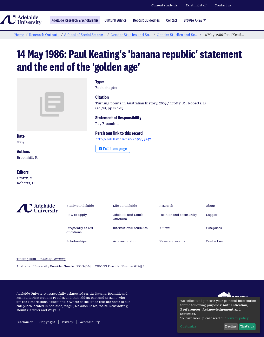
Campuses (214, 228)
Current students (164, 5)
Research (166, 205)
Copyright (47, 322)
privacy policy (237, 318)
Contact (171, 20)
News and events (172, 241)
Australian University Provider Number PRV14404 (53, 266)
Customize (188, 326)
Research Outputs (44, 35)
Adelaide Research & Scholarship (75, 20)
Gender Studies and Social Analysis (131, 35)
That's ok (247, 326)
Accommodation (125, 241)
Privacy (67, 322)
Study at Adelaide (80, 205)
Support (212, 214)
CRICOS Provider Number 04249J (119, 266)
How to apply (76, 214)
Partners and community (178, 214)
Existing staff (196, 5)
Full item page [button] (114, 149)
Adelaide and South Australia (128, 217)
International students (130, 228)
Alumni (164, 228)
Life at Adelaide (125, 205)
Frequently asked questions (79, 230)
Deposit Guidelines (146, 20)
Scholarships (76, 241)
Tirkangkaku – (41, 259)
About (210, 205)
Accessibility (90, 322)
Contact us (223, 5)
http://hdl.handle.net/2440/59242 (123, 139)
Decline (231, 326)
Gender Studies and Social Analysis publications (177, 35)
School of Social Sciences (85, 35)
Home (19, 35)
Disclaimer (24, 322)
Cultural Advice (115, 20)
